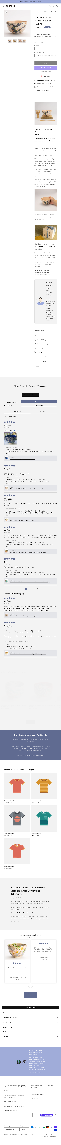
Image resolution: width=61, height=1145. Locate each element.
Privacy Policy (34, 1098)
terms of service (35, 1091)
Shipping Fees (7, 1027)
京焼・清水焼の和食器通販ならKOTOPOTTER (17, 1134)
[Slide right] (28, 40)
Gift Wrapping (7, 1022)
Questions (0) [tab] (43, 411)
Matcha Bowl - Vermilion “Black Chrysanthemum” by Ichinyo (42, 706)
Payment (6, 1013)
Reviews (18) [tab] (17, 411)
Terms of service (53, 1136)
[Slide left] (5, 40)
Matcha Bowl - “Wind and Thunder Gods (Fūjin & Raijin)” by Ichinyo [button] (28, 654)
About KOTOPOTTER (35, 1072)
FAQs (4, 1032)
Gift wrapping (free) (39, 52)
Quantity (36, 45)
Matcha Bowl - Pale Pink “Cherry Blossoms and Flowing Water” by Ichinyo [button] (29, 582)
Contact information (44, 1136)
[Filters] (5, 416)
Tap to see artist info (30, 394)
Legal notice (39, 1134)
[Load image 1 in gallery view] (10, 41)
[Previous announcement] (3, 1)
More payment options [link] (46, 71)
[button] (3, 6)
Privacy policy (54, 1134)
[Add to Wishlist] (27, 701)
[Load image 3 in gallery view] (20, 41)
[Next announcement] (58, 1)
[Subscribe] (30, 1115)
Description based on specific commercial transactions (42, 1086)
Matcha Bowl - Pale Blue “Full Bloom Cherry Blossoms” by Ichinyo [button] (27, 488)
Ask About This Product (43, 90)
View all (30, 722)
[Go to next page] (38, 589)
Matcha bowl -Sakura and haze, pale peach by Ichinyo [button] (24, 616)
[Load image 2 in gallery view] (15, 41)
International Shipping (10, 1017)
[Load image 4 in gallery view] (24, 41)
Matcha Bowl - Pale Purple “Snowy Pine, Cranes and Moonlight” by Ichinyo (13, 706)
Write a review (39, 402)
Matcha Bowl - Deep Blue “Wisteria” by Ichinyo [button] (22, 459)
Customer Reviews (30, 995)
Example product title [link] (9, 800)
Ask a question (39, 405)
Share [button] (37, 366)
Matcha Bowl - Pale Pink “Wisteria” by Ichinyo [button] (22, 520)
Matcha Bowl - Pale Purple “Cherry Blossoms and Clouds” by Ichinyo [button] (28, 552)
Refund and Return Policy (37, 1094)
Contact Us (6, 1036)
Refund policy (46, 1134)
